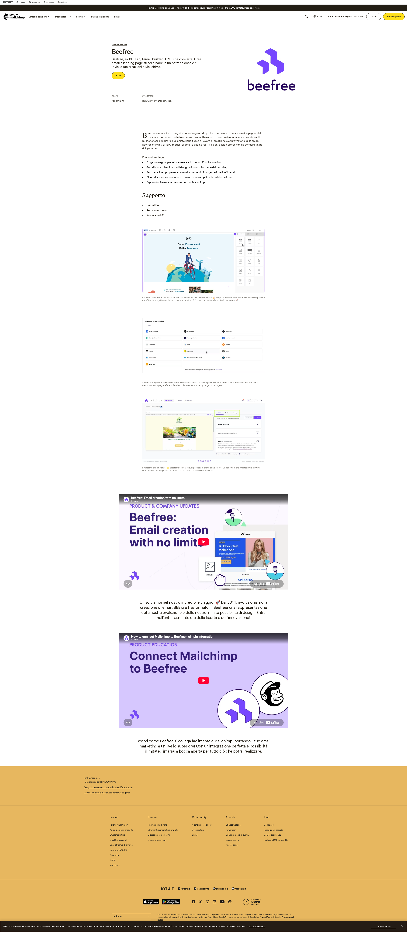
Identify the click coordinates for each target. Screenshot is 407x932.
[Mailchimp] (62, 2)
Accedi (373, 16)
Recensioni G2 (155, 214)
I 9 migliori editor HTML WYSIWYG (100, 782)
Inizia (118, 75)
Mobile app (115, 865)
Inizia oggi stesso (252, 8)
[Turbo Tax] (21, 2)
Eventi (195, 835)
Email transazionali (118, 840)
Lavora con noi (233, 840)
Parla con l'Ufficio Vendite (276, 840)
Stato (112, 860)
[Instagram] (207, 902)
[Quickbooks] (49, 2)
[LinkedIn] (214, 902)
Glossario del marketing (159, 835)
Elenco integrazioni (157, 840)
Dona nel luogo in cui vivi (237, 835)
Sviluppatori (198, 830)
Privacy (263, 917)
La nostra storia (233, 825)
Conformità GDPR (118, 850)
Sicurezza (114, 855)
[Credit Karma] (34, 2)
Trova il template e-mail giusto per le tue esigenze (107, 792)
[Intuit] (8, 2)
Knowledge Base (156, 209)
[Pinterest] (229, 902)
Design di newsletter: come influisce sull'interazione (108, 787)
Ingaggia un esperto (273, 830)
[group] (317, 16)
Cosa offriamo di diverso (121, 845)
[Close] (402, 926)
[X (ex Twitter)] (200, 902)
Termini (270, 917)
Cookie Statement (257, 926)
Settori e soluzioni (38, 16)
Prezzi (117, 16)
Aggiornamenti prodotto (121, 830)
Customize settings (383, 926)
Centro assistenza (272, 835)
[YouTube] (222, 902)
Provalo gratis (394, 16)
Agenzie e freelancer (201, 825)
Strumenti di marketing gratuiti (163, 830)
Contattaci (152, 204)
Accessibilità (232, 845)
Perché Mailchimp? (119, 825)
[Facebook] (193, 902)
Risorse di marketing (157, 825)
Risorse (79, 16)
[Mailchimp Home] (14, 16)
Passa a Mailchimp (100, 16)
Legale (277, 917)
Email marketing (117, 835)
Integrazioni (61, 16)
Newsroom (231, 830)
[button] (317, 16)
